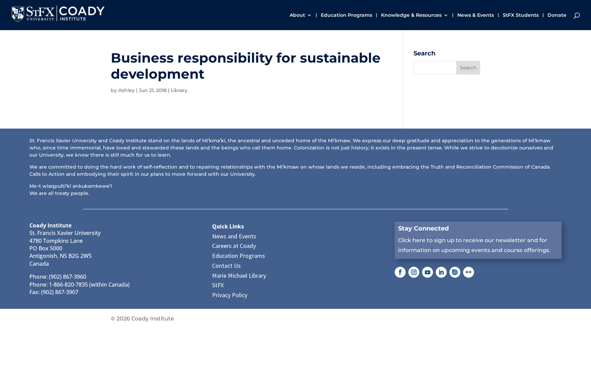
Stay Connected (423, 228)
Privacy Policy (229, 295)
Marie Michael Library (239, 275)
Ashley (126, 90)
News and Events (234, 236)
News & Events (475, 15)
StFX (218, 285)
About (297, 15)
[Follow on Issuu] (454, 272)
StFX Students (521, 15)
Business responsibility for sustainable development (246, 66)
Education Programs (346, 15)
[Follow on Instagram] (413, 272)
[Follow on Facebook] (400, 272)
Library (179, 90)
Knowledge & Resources (411, 15)
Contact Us (226, 265)
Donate (557, 15)
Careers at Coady (234, 246)
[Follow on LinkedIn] (441, 272)
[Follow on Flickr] (468, 272)
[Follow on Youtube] (427, 272)
